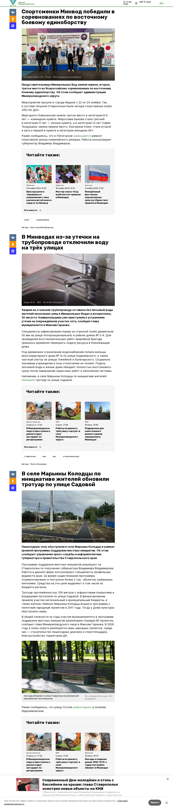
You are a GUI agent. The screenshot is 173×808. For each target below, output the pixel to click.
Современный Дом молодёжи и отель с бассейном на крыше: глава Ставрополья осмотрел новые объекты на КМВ (80, 784)
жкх (54, 456)
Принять (155, 802)
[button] (27, 784)
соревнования (42, 220)
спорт (26, 220)
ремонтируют (82, 707)
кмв (44, 456)
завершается (82, 135)
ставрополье (30, 456)
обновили (28, 380)
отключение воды (71, 456)
